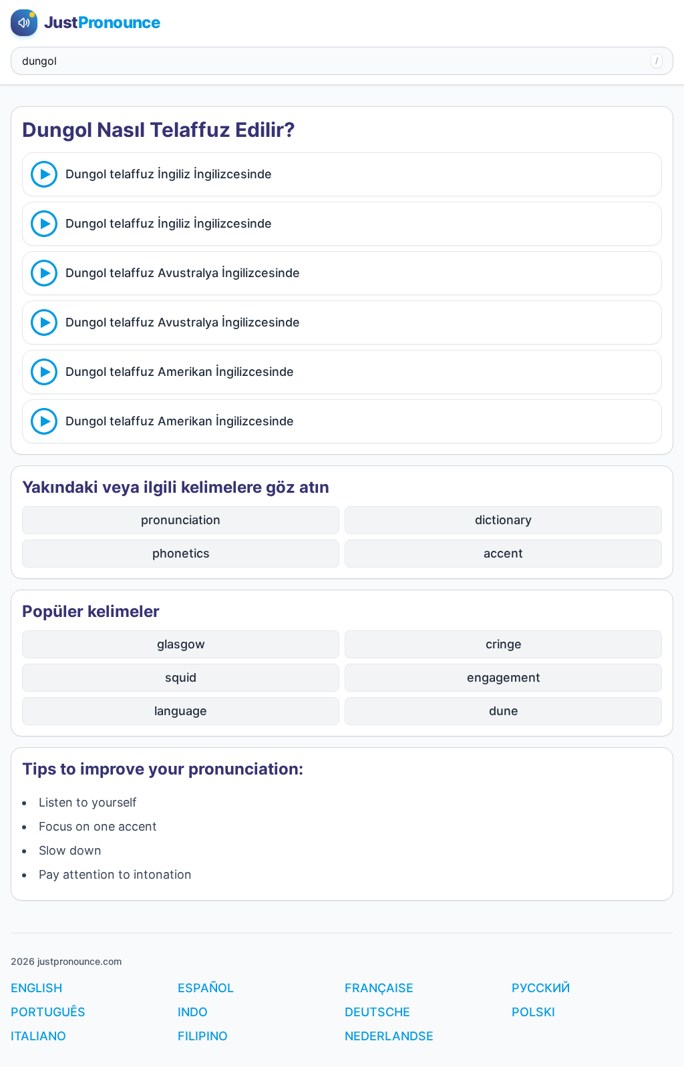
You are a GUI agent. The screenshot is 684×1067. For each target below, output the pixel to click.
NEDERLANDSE (389, 1036)
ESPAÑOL (206, 988)
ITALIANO (38, 1036)
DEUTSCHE (377, 1012)
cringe (504, 644)
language (180, 711)
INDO (193, 1012)
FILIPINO (203, 1036)
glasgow (181, 644)
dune (503, 711)
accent (503, 553)
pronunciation (180, 520)
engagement (503, 677)
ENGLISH (36, 988)
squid (180, 677)
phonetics (181, 553)
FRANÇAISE (379, 988)
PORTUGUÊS (48, 1012)
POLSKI (533, 1012)
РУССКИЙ (541, 988)
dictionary (503, 520)
